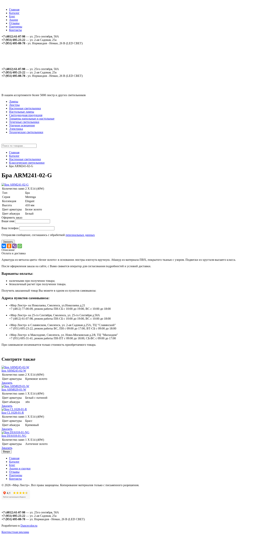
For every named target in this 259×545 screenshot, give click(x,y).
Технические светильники (26, 132)
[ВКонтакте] (4, 246)
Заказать (8, 241)
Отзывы (14, 23)
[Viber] (14, 246)
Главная (14, 9)
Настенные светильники (25, 108)
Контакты (15, 30)
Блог (12, 16)
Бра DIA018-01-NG (14, 435)
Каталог (14, 13)
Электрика (16, 128)
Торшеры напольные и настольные (31, 118)
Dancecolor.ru (28, 525)
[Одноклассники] (9, 246)
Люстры (14, 105)
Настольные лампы (21, 111)
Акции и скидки (20, 468)
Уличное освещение (22, 125)
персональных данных (80, 235)
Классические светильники (27, 162)
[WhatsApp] (19, 246)
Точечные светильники (24, 122)
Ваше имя (8, 221)
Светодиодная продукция (25, 115)
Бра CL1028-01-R (13, 412)
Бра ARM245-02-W (14, 370)
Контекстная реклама (15, 532)
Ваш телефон (10, 228)
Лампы (13, 101)
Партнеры (15, 26)
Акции (13, 19)
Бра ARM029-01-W (14, 389)
